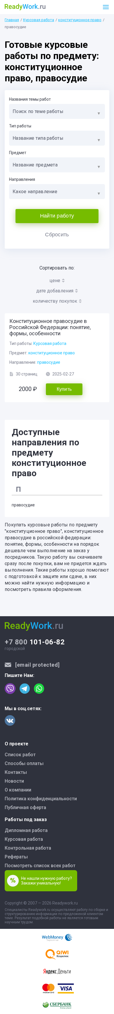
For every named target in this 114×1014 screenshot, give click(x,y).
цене (54, 280)
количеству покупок (55, 301)
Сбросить (57, 235)
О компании (18, 790)
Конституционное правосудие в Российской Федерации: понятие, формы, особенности (50, 327)
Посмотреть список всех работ (40, 865)
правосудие (48, 362)
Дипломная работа (26, 830)
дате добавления (54, 291)
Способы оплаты (24, 763)
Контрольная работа (28, 848)
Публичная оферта (25, 807)
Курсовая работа (38, 20)
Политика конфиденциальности (41, 798)
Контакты (16, 772)
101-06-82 (35, 642)
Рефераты (16, 857)
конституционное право (79, 20)
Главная (12, 20)
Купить (64, 389)
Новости (14, 781)
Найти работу (57, 216)
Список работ (20, 754)
